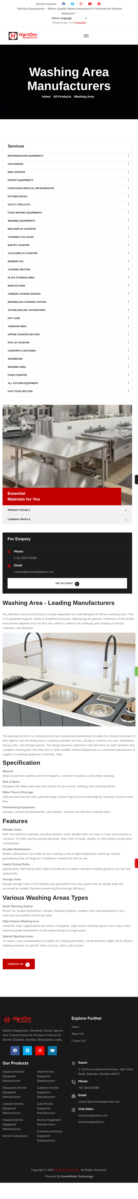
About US (77, 1033)
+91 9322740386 (88, 1087)
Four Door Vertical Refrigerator (31, 188)
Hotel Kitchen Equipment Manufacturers (46, 1076)
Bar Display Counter (22, 229)
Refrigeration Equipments (25, 155)
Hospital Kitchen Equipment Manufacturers (13, 1124)
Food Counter (17, 375)
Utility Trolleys (19, 204)
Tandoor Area (17, 326)
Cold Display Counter (22, 253)
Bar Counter (16, 172)
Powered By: (69, 1176)
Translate (80, 22)
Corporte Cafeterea (22, 350)
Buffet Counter (18, 245)
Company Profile (19, 519)
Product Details (19, 510)
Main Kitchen (16, 285)
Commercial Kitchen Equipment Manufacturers (49, 1136)
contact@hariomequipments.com (99, 1101)
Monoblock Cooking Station (27, 302)
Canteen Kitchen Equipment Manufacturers (13, 1108)
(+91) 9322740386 (25, 558)
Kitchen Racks (17, 196)
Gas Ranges (15, 164)
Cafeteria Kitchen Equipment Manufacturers (48, 1092)
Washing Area (17, 367)
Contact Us (79, 1040)
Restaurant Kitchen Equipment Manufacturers (15, 1092)
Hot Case (14, 318)
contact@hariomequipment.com (34, 571)
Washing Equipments (21, 220)
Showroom (15, 358)
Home (46, 96)
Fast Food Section (20, 391)
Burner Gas (15, 261)
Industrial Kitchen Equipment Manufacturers (13, 1076)
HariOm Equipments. (67, 1170)
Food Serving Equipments (25, 212)
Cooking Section (19, 269)
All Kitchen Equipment (23, 383)
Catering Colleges (20, 237)
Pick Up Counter (18, 342)
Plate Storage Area (21, 277)
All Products (62, 96)
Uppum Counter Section (24, 334)
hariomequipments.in (91, 1122)
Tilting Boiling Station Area (26, 310)
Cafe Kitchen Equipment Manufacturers (46, 1108)
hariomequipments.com (93, 1115)
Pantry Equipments (20, 180)
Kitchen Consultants (15, 1136)
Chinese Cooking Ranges (24, 293)
